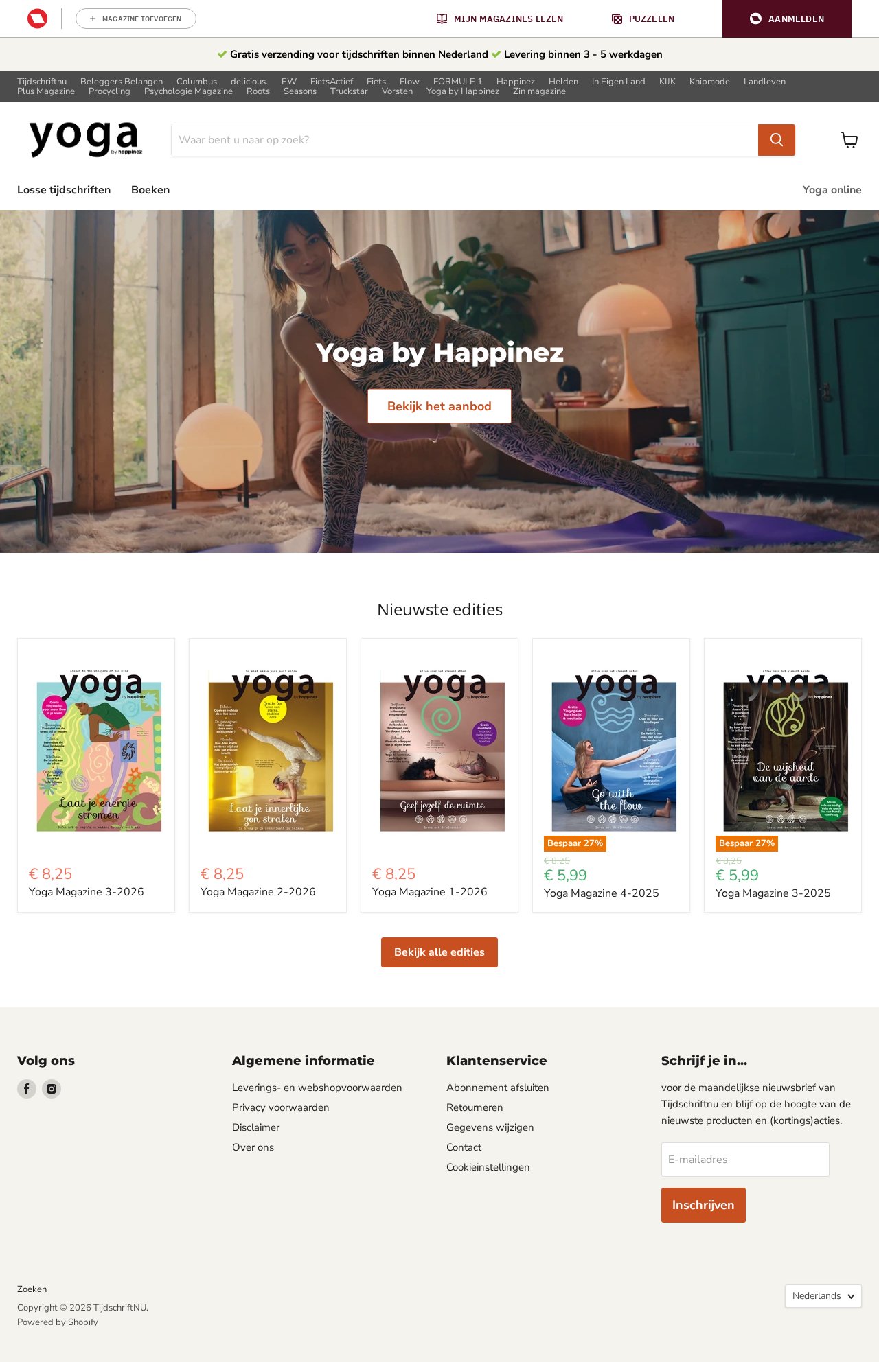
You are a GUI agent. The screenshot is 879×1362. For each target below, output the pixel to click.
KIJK (667, 82)
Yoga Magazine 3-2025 (773, 893)
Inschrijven (703, 1205)
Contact (463, 1147)
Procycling (109, 91)
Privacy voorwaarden (281, 1107)
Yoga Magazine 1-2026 (430, 892)
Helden (563, 82)
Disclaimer (255, 1127)
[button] (787, 19)
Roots (258, 91)
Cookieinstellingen (488, 1167)
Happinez (515, 82)
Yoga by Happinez (462, 91)
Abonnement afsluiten (497, 1087)
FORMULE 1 (458, 82)
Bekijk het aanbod (439, 405)
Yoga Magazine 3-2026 (86, 892)
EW (289, 82)
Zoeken (32, 1289)
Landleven (765, 82)
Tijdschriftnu (42, 82)
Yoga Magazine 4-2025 (601, 893)
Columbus (196, 82)
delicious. (249, 82)
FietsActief (331, 82)
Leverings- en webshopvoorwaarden (317, 1087)
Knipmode (709, 82)
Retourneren (474, 1107)
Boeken (150, 190)
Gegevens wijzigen (490, 1127)
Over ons (253, 1147)
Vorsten (397, 91)
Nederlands (816, 1295)
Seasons (300, 91)
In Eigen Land (619, 82)
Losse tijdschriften (64, 190)
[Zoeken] (776, 140)
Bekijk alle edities (439, 952)
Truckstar (349, 91)
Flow (410, 82)
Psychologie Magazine (188, 91)
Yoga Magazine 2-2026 (258, 892)
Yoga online (832, 190)
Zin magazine (539, 91)
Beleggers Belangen (121, 82)
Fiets (376, 82)
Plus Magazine (46, 91)
